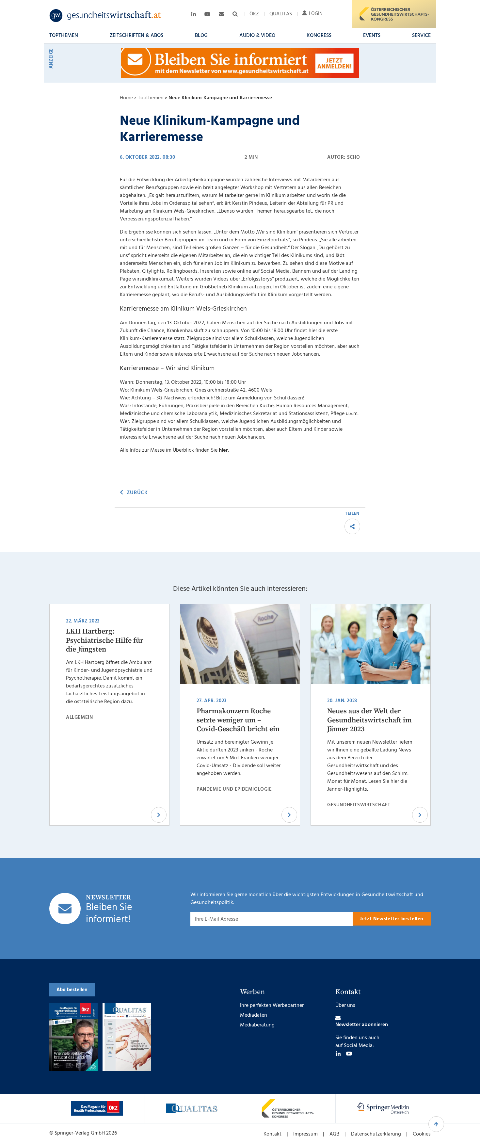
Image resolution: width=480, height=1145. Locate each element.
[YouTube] (349, 1053)
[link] (105, 15)
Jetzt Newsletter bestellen (392, 919)
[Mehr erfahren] (97, 1108)
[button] (63, 35)
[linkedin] (338, 1053)
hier (223, 450)
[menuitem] (254, 14)
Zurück (137, 493)
